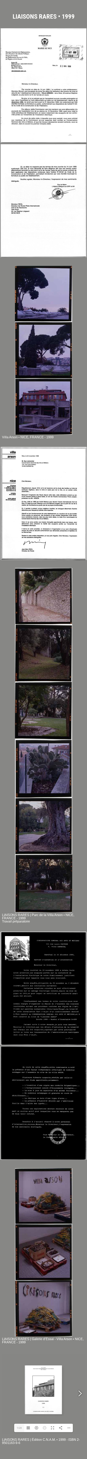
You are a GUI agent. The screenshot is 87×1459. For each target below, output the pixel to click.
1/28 (19, 1427)
